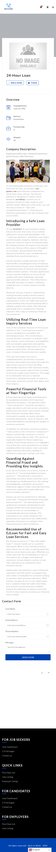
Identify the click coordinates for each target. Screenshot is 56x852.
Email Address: (11, 620)
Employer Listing (10, 781)
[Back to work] (15, 6)
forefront (17, 229)
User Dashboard (9, 747)
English (36, 849)
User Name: (10, 609)
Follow (34, 83)
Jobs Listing (7, 777)
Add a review (16, 83)
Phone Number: (12, 631)
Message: (9, 642)
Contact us (7, 755)
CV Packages (8, 751)
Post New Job (8, 772)
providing (20, 199)
